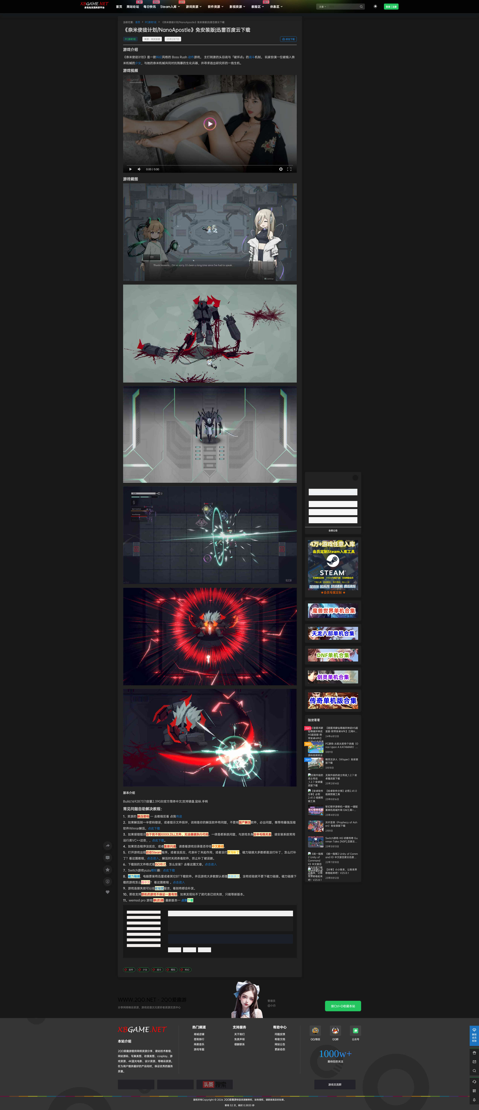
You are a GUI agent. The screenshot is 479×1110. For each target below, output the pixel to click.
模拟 (154, 870)
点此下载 (154, 828)
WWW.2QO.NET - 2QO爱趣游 (152, 999)
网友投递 (155, 39)
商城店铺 (199, 1034)
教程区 (259, 5)
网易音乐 (199, 1044)
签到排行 (199, 1039)
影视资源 (236, 6)
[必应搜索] (136, 1084)
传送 (179, 816)
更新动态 (280, 1049)
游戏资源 (192, 6)
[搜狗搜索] (175, 1084)
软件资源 (214, 6)
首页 (137, 22)
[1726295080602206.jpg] (210, 232)
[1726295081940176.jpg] (210, 535)
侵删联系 (239, 1044)
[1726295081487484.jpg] (210, 333)
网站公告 (280, 1044)
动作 (191, 57)
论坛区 (159, 888)
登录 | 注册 (391, 6)
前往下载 (290, 39)
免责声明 (239, 1039)
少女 (138, 63)
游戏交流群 (334, 1084)
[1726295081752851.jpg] (210, 434)
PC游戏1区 (151, 22)
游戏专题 (199, 1049)
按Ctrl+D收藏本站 (343, 1006)
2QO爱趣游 (230, 1099)
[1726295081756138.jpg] (210, 738)
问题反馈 (280, 1034)
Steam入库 (172, 5)
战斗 (252, 57)
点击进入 (153, 858)
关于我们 (239, 1034)
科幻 (159, 57)
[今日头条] (214, 1084)
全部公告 (333, 530)
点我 (187, 900)
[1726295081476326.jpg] (210, 636)
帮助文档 (280, 1039)
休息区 (275, 6)
